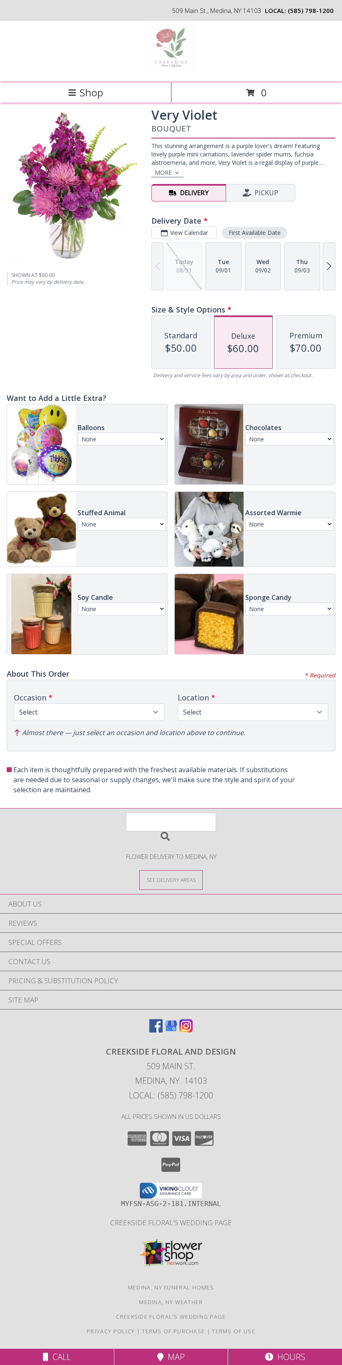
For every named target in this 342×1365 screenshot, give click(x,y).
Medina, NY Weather (171, 1302)
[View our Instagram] (186, 1030)
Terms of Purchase (173, 1331)
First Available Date (255, 233)
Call (59, 1356)
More (163, 172)
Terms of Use (233, 1331)
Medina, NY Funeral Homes (171, 1287)
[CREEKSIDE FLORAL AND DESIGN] (171, 71)
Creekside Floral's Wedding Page (171, 1222)
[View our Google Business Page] (171, 1030)
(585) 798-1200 (311, 10)
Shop (91, 92)
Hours (289, 1356)
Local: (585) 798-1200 (171, 1095)
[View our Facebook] (156, 1030)
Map (174, 1356)
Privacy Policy (111, 1331)
